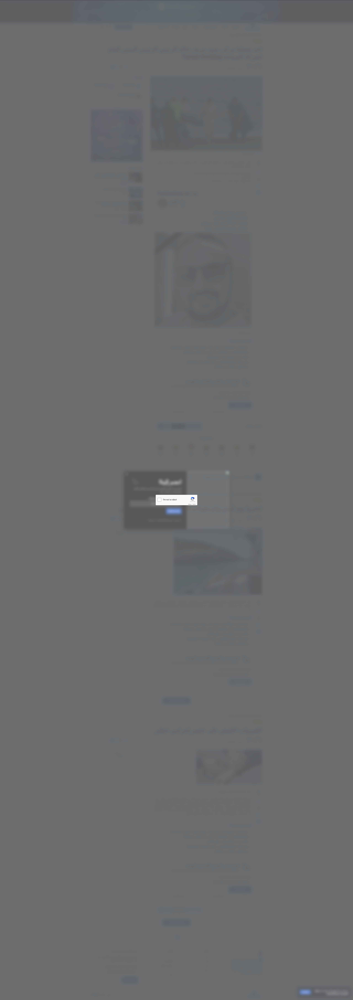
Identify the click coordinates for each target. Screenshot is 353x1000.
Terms (194, 504)
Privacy (190, 504)
